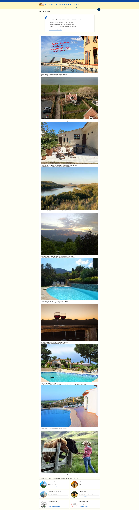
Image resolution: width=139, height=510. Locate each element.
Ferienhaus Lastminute (84, 481)
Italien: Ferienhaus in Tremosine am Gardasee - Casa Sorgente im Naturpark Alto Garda (57, 256)
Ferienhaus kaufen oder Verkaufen (54, 506)
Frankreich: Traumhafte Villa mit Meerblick (48, 383)
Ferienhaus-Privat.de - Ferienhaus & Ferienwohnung (62, 4)
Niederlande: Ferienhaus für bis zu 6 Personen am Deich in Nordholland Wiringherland (56, 120)
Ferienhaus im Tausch (84, 501)
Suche (60, 7)
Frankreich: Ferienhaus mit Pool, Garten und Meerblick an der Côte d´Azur (54, 301)
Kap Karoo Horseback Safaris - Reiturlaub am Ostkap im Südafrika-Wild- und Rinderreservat (57, 210)
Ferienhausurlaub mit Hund (53, 496)
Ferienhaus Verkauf (52, 501)
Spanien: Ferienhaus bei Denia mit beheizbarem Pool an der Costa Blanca (54, 74)
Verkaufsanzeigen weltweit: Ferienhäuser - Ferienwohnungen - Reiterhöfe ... (54, 342)
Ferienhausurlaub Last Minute (84, 486)
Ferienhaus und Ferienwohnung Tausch (57, 0)
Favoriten (90, 7)
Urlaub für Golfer (52, 481)
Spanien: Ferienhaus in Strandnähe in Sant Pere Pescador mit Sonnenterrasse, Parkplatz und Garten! (59, 165)
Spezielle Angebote (81, 7)
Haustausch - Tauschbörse (84, 506)
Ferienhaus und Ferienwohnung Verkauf (44, 0)
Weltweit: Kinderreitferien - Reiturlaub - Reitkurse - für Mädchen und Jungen (55, 474)
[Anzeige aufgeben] (98, 9)
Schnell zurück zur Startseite (55, 29)
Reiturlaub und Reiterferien (84, 496)
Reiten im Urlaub (83, 491)
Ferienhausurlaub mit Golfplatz (53, 486)
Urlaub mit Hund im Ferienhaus (55, 491)
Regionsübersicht (69, 7)
